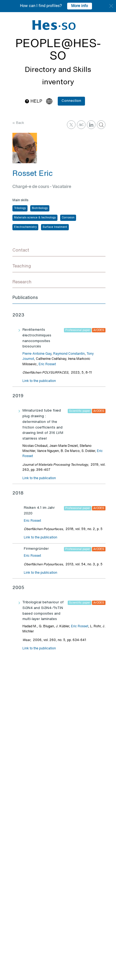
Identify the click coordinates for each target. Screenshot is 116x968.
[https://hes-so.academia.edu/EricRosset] (81, 124)
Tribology (20, 208)
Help (35, 101)
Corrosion (68, 217)
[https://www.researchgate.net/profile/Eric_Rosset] (101, 124)
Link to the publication (39, 381)
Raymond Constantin (69, 354)
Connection (71, 101)
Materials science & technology (35, 217)
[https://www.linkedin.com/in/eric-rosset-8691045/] (91, 124)
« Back (18, 123)
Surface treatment (55, 227)
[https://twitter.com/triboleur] (71, 124)
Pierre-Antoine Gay (36, 354)
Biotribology (40, 208)
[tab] (58, 250)
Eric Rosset (47, 364)
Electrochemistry (25, 227)
